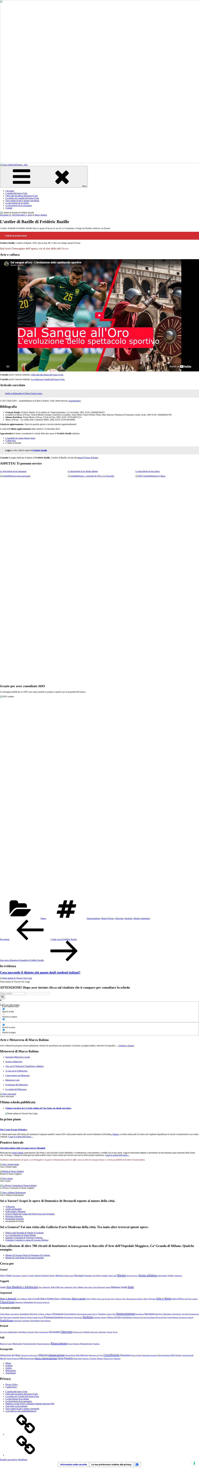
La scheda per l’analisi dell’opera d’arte (22, 198)
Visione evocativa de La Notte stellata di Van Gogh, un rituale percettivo (38, 1108)
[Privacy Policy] (25, 1434)
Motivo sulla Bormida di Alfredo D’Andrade (24, 1233)
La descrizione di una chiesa (148, 471)
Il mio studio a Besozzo (15, 1211)
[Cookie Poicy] (25, 1455)
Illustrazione (10, 1370)
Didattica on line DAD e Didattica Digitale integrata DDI (29, 1404)
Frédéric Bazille (39, 450)
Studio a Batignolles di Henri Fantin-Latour (23, 393)
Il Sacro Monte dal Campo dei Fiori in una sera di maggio (30, 1214)
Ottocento (119, 918)
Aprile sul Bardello (13, 1209)
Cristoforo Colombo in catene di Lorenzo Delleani (26, 1240)
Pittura (43, 918)
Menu (84, 186)
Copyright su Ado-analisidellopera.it (20, 1411)
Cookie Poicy (11, 1387)
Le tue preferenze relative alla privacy (111, 1464)
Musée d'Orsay (107, 918)
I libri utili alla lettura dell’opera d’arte (21, 196)
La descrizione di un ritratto (17, 203)
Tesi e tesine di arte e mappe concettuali (22, 200)
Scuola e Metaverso (13, 1061)
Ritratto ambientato (142, 918)
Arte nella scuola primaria (16, 1406)
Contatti (8, 208)
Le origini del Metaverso (15, 1089)
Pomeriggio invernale (14, 1219)
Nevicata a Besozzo (13, 1216)
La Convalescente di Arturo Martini (20, 1235)
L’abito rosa (10, 440)
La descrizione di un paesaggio (18, 205)
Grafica (8, 1368)
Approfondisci (74, 401)
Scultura (8, 1365)
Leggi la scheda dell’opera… (20, 1137)
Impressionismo (93, 918)
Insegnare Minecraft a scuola (17, 1057)
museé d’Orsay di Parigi (87, 457)
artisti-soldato (17, 1153)
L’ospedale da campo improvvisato (20, 438)
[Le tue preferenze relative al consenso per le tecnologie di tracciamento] (194, 1463)
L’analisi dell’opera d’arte (16, 193)
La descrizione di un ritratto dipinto (83, 471)
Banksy (115, 1134)
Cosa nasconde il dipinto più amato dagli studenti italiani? (40, 972)
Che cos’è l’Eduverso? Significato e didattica (24, 1066)
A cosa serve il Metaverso (16, 1071)
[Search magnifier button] (2, 997)
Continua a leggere (126, 1045)
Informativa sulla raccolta (73, 1464)
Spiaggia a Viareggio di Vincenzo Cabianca (24, 1237)
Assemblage (10, 1373)
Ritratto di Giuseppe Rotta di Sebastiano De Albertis (27, 1255)
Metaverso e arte (12, 1080)
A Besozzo (10, 1206)
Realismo (129, 918)
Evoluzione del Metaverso (16, 1085)
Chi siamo (9, 191)
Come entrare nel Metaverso (17, 1075)
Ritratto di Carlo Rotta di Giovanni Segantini (24, 1258)
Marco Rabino (41, 215)
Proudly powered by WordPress (13, 1460)
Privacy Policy (11, 1384)
